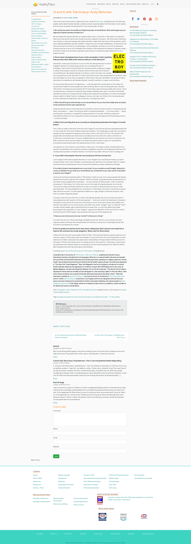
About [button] (144, 4)
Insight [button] (114, 4)
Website (56, 447)
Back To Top (35, 460)
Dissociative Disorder (66, 485)
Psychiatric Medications (41, 502)
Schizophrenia (114, 481)
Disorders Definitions (40, 498)
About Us (54, 534)
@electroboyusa (70, 279)
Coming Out (35, 26)
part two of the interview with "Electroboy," (77, 251)
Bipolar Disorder (64, 475)
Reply (55, 357)
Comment (57, 411)
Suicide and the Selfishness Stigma (142, 65)
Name (55, 429)
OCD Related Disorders (92, 481)
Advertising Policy (148, 534)
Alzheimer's (37, 485)
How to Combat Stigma (38, 33)
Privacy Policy (115, 534)
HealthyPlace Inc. (78, 543)
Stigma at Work (36, 57)
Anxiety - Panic (38, 488)
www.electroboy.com (76, 276)
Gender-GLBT (89, 475)
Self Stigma (35, 48)
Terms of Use (98, 534)
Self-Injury (113, 488)
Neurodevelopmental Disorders (95, 478)
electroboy (79, 297)
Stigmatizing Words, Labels (39, 64)
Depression (62, 478)
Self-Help (112, 485)
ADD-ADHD (37, 478)
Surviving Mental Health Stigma (141, 35)
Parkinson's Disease (91, 485)
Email (55, 438)
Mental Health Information (58, 499)
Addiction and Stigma (38, 21)
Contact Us (68, 534)
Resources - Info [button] (103, 4)
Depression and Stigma (38, 31)
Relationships (114, 478)
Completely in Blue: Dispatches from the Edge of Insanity (77, 290)
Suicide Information (81, 498)
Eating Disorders (64, 488)
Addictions (37, 481)
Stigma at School (36, 55)
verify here (126, 500)
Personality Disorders (91, 488)
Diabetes (61, 481)
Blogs (122, 4)
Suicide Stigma (36, 67)
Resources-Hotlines (60, 504)
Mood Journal (79, 505)
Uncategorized (36, 19)
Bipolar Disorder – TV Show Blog (108, 297)
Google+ (123, 290)
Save (56, 456)
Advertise (83, 534)
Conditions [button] (90, 4)
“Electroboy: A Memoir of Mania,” (87, 255)
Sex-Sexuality (139, 475)
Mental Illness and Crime (39, 43)
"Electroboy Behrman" (117, 276)
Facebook (65, 292)
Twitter (56, 292)
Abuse (35, 475)
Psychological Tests (133, 4)
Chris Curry (73, 18)
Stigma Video (35, 62)
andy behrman (69, 297)
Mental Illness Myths (37, 45)
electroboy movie (89, 297)
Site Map (40, 534)
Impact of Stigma (36, 36)
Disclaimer (131, 534)
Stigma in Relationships (38, 60)
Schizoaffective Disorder (143, 478)
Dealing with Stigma (37, 29)
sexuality (60, 297)
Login (152, 4)
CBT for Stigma (36, 24)
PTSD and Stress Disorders (119, 475)
